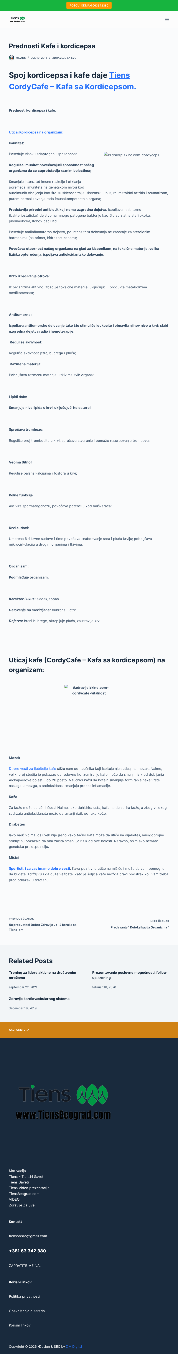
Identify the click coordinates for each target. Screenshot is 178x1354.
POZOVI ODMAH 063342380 (89, 5)
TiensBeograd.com (24, 1193)
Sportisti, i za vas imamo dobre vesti (39, 868)
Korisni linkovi (20, 1325)
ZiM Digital (74, 1346)
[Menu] (167, 19)
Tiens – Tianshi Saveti (26, 1176)
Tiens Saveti (19, 1182)
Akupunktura (19, 1029)
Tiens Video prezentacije (29, 1188)
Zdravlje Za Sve (64, 57)
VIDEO (14, 1199)
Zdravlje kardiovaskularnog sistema (39, 998)
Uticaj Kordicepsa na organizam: (36, 132)
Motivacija (17, 1171)
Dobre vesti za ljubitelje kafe (32, 768)
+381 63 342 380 (27, 1250)
